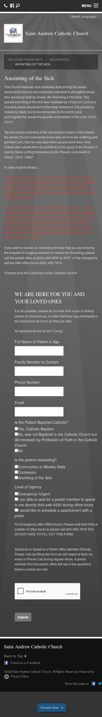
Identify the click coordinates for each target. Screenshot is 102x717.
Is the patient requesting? (36, 459)
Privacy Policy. (20, 676)
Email (19, 402)
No (20, 450)
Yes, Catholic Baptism (36, 428)
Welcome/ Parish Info (25, 59)
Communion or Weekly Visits (41, 466)
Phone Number (27, 382)
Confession (27, 472)
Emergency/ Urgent (34, 493)
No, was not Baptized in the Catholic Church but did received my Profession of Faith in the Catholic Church (56, 440)
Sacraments (59, 59)
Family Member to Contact (37, 361)
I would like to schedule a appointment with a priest (53, 513)
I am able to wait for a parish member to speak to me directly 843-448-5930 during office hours (55, 502)
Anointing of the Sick (35, 477)
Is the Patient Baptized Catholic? (41, 422)
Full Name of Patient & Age (37, 341)
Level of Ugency (28, 486)
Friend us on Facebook (25, 663)
